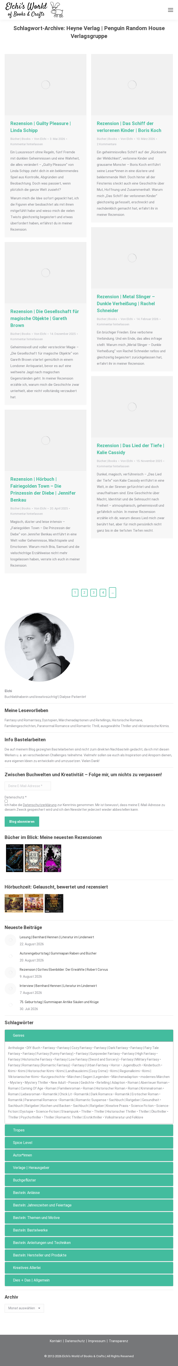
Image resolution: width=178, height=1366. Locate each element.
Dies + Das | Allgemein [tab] (31, 1280)
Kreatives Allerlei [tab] (27, 1268)
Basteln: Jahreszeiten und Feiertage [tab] (42, 1205)
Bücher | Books (20, 139)
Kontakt (56, 1341)
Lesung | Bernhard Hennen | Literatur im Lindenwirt (57, 937)
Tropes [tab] (19, 1130)
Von (40, 139)
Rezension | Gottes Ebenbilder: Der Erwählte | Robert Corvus (64, 969)
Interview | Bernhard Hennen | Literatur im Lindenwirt (58, 986)
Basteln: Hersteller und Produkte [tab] (40, 1255)
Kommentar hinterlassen (26, 144)
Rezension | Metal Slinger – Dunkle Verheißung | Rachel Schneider (126, 303)
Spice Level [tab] (22, 1142)
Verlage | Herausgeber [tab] (31, 1167)
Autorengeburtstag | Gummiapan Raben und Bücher (58, 953)
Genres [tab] (18, 1035)
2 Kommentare (106, 144)
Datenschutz (75, 1341)
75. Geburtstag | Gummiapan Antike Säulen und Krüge (59, 1002)
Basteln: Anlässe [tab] (26, 1192)
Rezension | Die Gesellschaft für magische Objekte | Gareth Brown (44, 318)
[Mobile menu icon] (170, 10)
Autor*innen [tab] (22, 1155)
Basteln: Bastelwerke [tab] (30, 1230)
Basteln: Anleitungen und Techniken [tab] (42, 1242)
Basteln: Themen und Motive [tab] (36, 1217)
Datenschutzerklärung (40, 805)
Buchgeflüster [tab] (24, 1180)
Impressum (96, 1341)
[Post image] (10, 940)
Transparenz (118, 1341)
